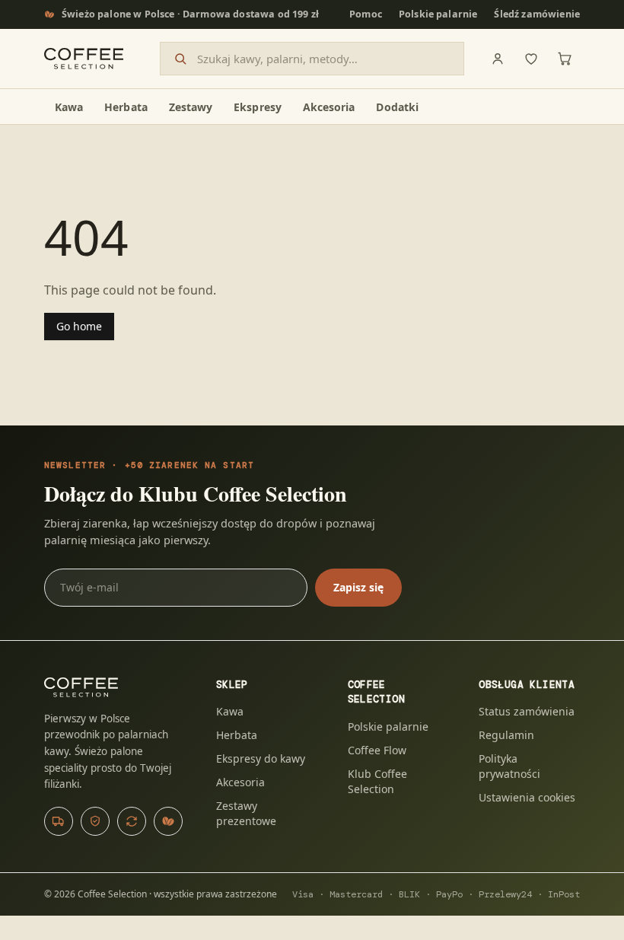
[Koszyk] (564, 58)
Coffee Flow (377, 750)
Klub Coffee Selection (377, 781)
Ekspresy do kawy (260, 758)
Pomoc (365, 14)
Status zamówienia (527, 711)
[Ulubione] (531, 58)
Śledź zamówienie (537, 14)
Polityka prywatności (509, 766)
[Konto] (497, 58)
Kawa (230, 711)
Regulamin (506, 735)
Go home (79, 326)
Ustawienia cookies (527, 797)
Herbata (236, 735)
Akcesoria (240, 782)
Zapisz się (358, 587)
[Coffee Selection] (83, 58)
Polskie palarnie (438, 14)
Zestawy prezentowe (246, 813)
